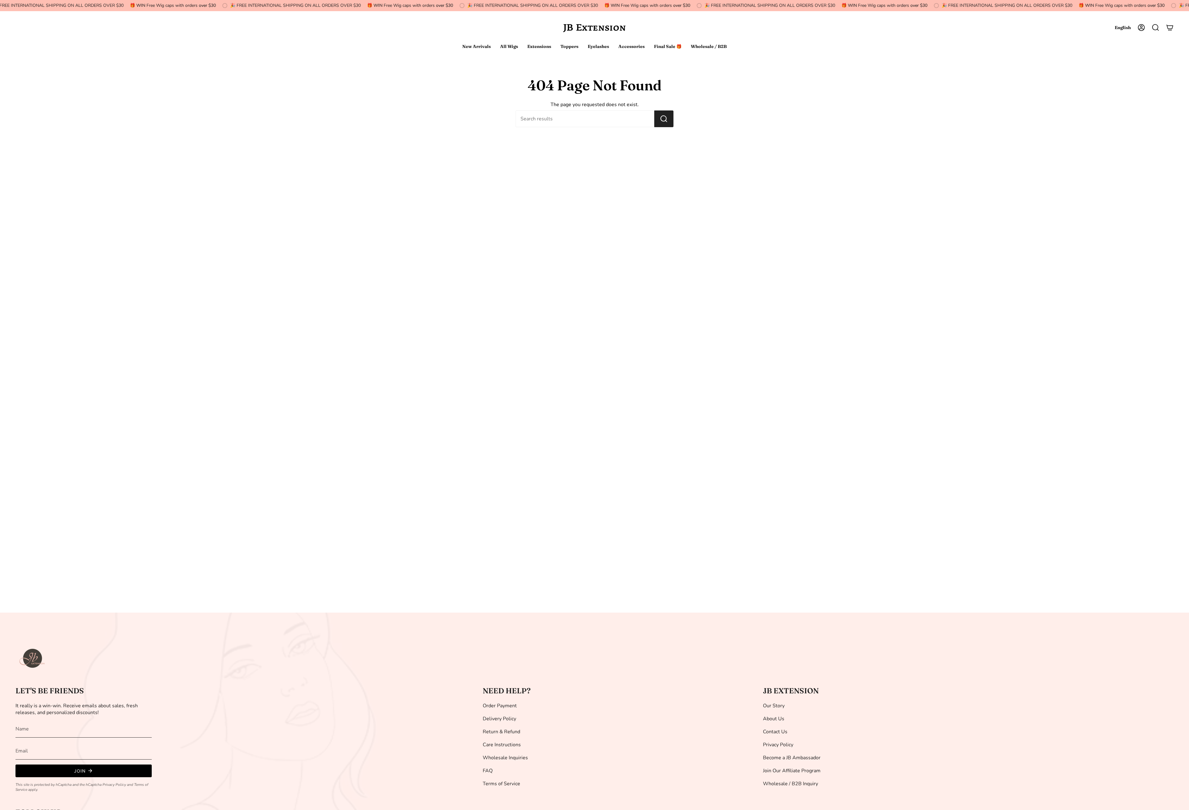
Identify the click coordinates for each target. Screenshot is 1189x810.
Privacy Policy (114, 784)
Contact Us (775, 731)
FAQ (488, 770)
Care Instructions (502, 744)
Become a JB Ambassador (792, 757)
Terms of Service (501, 783)
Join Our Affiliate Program (792, 770)
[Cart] (1170, 27)
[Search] (663, 118)
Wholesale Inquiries (505, 757)
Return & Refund (501, 731)
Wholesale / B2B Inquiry (790, 783)
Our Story (774, 705)
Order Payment (500, 705)
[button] (1155, 27)
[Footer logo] (32, 658)
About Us (773, 718)
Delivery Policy (499, 718)
